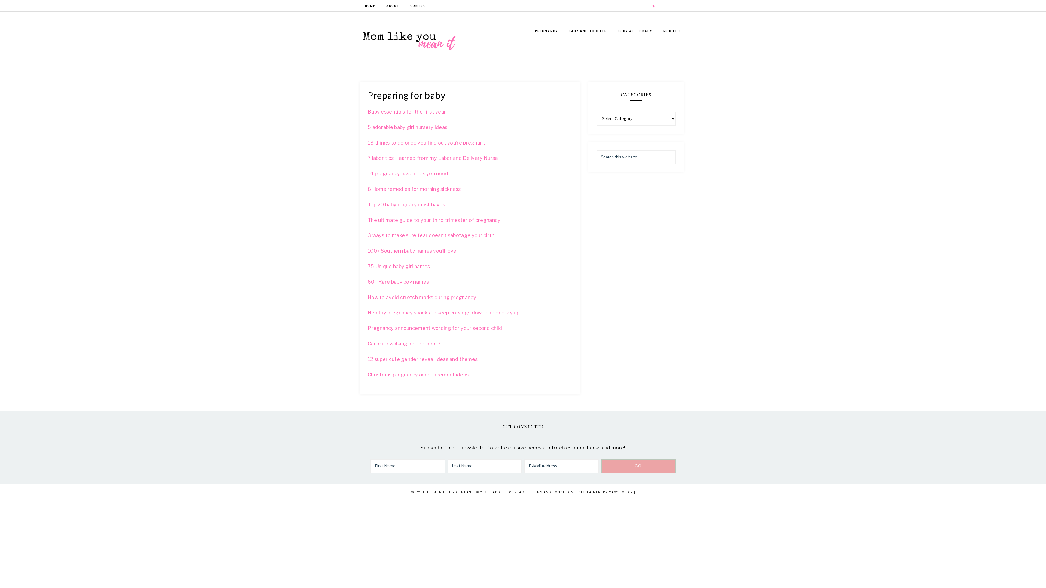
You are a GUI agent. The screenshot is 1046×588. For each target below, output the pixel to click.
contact (518, 492)
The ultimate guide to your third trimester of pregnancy (434, 220)
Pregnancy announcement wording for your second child (435, 328)
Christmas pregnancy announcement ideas (418, 375)
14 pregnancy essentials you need (408, 173)
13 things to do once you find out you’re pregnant (426, 143)
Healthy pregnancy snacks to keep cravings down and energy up (443, 313)
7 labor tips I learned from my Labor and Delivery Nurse (433, 158)
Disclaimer (589, 492)
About (499, 492)
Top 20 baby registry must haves (406, 204)
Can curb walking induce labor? (404, 344)
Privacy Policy (618, 492)
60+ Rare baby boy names (398, 282)
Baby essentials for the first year (407, 112)
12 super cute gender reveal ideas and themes (423, 359)
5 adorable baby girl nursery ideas (407, 127)
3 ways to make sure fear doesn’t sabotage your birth (431, 235)
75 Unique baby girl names (399, 266)
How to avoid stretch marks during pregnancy (422, 297)
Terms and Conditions (553, 492)
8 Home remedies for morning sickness (414, 189)
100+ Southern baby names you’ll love (412, 251)
